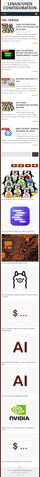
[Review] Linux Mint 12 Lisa (27, 80)
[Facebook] (14, 166)
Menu (5, 14)
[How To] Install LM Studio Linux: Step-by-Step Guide (18, 231)
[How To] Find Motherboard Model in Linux (14, 263)
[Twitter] (21, 166)
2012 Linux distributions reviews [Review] (27, 105)
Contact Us (20, 475)
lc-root (18, 32)
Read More (35, 43)
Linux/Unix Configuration (20, 6)
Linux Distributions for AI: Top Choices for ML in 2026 (27, 26)
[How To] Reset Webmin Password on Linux (27, 130)
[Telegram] (28, 166)
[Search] (35, 154)
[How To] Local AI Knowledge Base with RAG (15, 396)
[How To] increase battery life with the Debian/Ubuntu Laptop (27, 53)
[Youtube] (34, 166)
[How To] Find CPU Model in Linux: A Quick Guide (16, 461)
